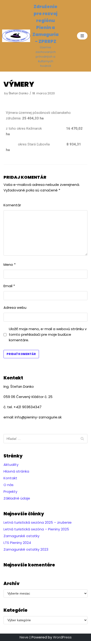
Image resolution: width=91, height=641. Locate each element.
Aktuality (11, 464)
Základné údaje (17, 498)
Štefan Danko (18, 93)
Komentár (12, 205)
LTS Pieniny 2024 (17, 542)
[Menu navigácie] (82, 35)
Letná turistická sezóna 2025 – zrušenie (38, 522)
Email (9, 285)
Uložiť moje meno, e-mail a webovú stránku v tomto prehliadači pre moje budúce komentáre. (48, 334)
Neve (24, 637)
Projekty (10, 491)
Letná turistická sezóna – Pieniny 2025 (36, 529)
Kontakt (10, 478)
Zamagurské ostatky (21, 535)
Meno (10, 264)
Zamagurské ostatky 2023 (26, 549)
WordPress (62, 637)
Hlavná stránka (16, 471)
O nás (9, 484)
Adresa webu (15, 307)
